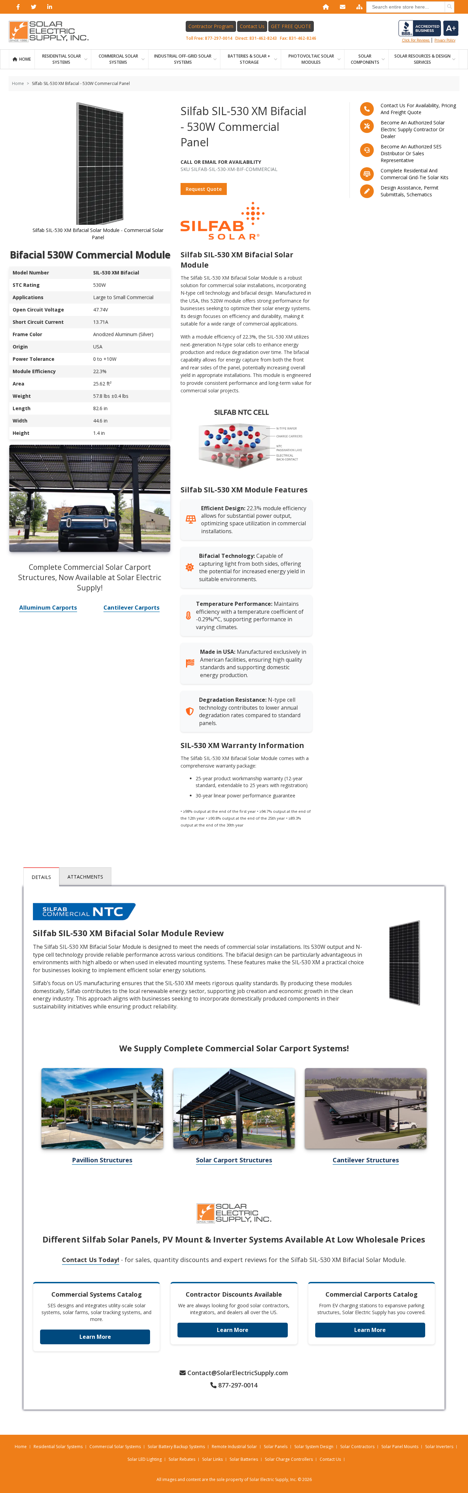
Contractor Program (210, 26)
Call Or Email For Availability (221, 162)
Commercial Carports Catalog (371, 1294)
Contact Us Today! (90, 1260)
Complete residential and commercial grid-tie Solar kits (414, 174)
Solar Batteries (244, 1459)
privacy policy (444, 40)
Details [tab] (41, 877)
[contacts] (341, 7)
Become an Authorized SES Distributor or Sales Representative (411, 153)
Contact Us (252, 26)
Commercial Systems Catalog (96, 1294)
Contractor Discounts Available (234, 1294)
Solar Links (212, 1459)
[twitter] (32, 7)
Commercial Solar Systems (118, 59)
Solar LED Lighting (144, 1459)
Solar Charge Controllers (289, 1459)
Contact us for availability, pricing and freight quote (418, 108)
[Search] (449, 7)
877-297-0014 (218, 38)
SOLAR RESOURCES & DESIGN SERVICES (422, 59)
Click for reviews (416, 40)
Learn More (95, 1337)
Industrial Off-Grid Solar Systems (182, 59)
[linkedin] (48, 7)
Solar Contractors (357, 1446)
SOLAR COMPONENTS (365, 59)
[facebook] (17, 7)
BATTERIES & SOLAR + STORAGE (249, 59)
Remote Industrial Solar (234, 1446)
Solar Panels (275, 1446)
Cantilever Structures (366, 1160)
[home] (324, 7)
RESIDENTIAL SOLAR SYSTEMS (61, 59)
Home (25, 59)
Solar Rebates (182, 1459)
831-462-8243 (263, 38)
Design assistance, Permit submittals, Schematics (410, 191)
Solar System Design (313, 1446)
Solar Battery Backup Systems (176, 1446)
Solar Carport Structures (234, 1160)
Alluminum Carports (48, 607)
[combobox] (410, 7)
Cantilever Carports (131, 607)
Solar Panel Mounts (399, 1446)
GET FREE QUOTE (291, 26)
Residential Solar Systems (58, 1446)
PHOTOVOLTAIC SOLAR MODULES (311, 59)
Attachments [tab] (85, 876)
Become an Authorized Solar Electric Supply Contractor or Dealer (413, 129)
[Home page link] (52, 31)
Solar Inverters (439, 1446)
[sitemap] (358, 7)
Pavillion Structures (102, 1160)
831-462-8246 (302, 38)
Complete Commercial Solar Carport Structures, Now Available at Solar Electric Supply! (89, 577)
